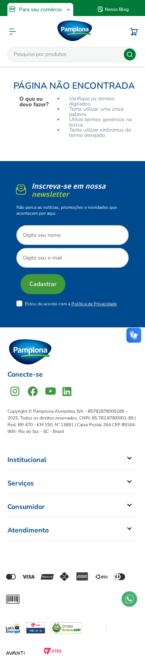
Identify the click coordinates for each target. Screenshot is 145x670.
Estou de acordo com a (71, 303)
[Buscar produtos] (130, 54)
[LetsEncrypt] (13, 626)
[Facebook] (32, 391)
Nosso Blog (117, 9)
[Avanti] (15, 653)
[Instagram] (14, 391)
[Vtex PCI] (35, 627)
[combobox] (72, 54)
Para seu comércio (40, 9)
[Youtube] (50, 391)
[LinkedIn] (67, 391)
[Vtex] (52, 653)
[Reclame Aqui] (66, 627)
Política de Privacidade (94, 304)
